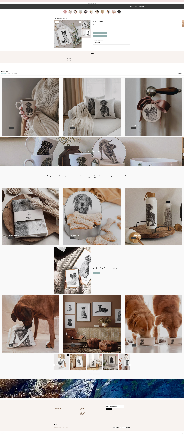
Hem (55, 18)
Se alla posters (96, 273)
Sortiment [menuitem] (55, 3)
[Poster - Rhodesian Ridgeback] (78, 362)
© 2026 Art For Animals (57, 427)
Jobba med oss (82, 414)
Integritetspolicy (82, 412)
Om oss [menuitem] (64, 3)
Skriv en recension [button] (179, 73)
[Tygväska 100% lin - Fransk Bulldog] (61, 362)
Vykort (58, 18)
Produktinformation (83, 410)
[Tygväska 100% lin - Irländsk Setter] (127, 362)
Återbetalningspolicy (57, 408)
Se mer (11, 128)
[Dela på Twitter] (183, 23)
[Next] (58, 22)
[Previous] (56, 22)
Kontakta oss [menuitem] (71, 3)
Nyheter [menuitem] (67, 3)
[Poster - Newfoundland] (110, 362)
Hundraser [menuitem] (59, 3)
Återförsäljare (82, 408)
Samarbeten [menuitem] (76, 3)
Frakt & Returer (82, 413)
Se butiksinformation (97, 42)
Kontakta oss (82, 407)
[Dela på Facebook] (183, 21)
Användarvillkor (56, 407)
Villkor (81, 409)
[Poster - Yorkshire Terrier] (94, 362)
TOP (182, 432)
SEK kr (121, 3)
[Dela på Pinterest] (183, 26)
